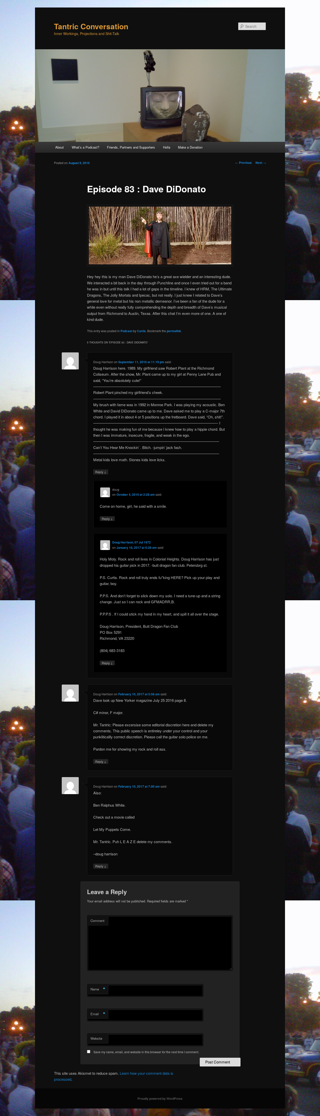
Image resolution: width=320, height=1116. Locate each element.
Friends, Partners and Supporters (131, 147)
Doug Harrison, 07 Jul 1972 (131, 542)
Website (96, 1038)
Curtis (141, 331)
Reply (100, 471)
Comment (97, 920)
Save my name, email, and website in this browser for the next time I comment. (146, 1052)
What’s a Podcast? (85, 147)
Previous (243, 162)
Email (97, 1014)
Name (97, 989)
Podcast (126, 331)
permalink (174, 331)
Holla (166, 147)
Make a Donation (190, 147)
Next (261, 162)
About (59, 147)
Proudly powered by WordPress (160, 1098)
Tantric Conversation (91, 26)
